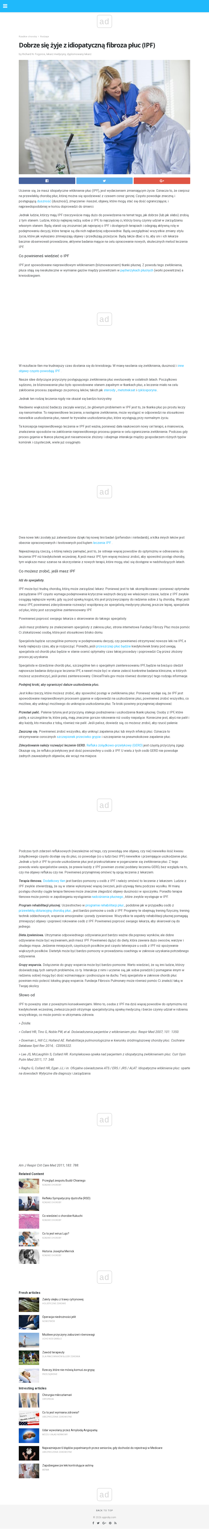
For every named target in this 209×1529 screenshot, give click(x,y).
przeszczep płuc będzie (113, 646)
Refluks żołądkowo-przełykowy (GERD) (115, 745)
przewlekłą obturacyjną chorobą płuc (45, 911)
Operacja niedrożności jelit (59, 1316)
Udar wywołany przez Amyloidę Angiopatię (69, 1430)
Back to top (104, 1510)
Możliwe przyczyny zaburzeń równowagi (68, 1334)
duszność (44, 201)
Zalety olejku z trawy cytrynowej (62, 1299)
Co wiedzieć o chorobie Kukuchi (62, 1215)
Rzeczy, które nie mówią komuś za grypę (68, 1369)
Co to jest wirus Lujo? (55, 1233)
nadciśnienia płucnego (107, 897)
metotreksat (126, 390)
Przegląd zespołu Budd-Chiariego (64, 1180)
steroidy (110, 390)
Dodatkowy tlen (54, 881)
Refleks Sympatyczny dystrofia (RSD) (66, 1198)
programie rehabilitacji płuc (105, 905)
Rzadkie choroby (28, 36)
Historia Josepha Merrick (58, 1251)
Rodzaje (44, 36)
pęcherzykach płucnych (136, 270)
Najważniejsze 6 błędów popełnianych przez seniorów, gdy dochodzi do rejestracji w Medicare (102, 1448)
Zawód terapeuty (53, 1352)
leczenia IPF (102, 543)
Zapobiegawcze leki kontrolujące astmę (67, 1465)
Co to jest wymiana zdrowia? (60, 1412)
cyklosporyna (147, 390)
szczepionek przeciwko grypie (79, 737)
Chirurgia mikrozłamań (57, 1395)
